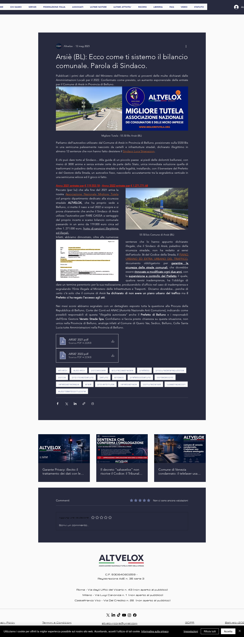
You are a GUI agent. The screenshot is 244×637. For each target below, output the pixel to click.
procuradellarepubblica (170, 370)
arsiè (88, 384)
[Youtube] (124, 615)
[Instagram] (129, 615)
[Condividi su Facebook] (57, 403)
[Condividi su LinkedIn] (75, 403)
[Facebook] (135, 615)
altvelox (62, 370)
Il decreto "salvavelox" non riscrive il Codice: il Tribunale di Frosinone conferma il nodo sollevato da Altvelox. (121, 471)
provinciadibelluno (83, 377)
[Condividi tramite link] (84, 403)
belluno (104, 377)
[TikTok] (118, 615)
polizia (62, 377)
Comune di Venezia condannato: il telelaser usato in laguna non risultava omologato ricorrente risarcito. (179, 471)
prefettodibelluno (140, 377)
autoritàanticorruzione (72, 391)
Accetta (228, 631)
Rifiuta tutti (210, 631)
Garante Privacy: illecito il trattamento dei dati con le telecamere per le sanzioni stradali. (62, 471)
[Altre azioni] (186, 46)
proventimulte (105, 384)
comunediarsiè (152, 384)
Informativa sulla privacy (155, 631)
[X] (108, 615)
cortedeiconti (165, 377)
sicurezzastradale (122, 370)
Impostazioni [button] (191, 631)
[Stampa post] (92, 403)
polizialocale (98, 370)
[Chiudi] (240, 631)
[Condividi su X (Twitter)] (66, 403)
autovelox (79, 370)
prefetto (144, 370)
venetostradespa (68, 384)
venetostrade (128, 384)
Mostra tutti (199, 427)
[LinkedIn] (113, 615)
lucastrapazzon (176, 384)
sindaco (119, 377)
